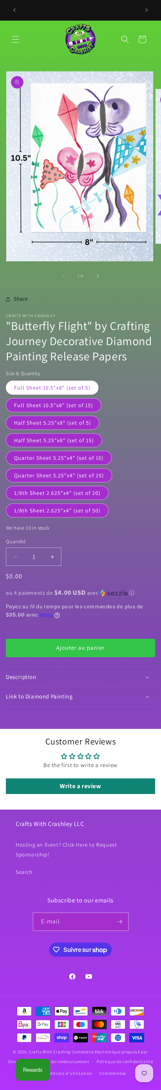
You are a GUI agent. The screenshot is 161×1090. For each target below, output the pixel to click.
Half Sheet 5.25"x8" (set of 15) (54, 440)
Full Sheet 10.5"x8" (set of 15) (53, 405)
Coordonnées (112, 1073)
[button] (15, 39)
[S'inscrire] (119, 922)
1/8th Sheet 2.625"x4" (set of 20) (57, 492)
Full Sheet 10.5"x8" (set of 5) (52, 387)
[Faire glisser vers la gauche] (63, 276)
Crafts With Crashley (50, 1052)
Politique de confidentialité (125, 1061)
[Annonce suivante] (146, 10)
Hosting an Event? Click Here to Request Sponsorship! (66, 849)
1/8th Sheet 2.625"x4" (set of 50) (57, 510)
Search (24, 872)
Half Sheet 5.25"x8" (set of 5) (52, 422)
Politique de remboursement (60, 1061)
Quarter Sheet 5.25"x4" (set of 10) (59, 457)
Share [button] (21, 298)
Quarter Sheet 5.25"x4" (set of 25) (59, 475)
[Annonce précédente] (14, 10)
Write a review (80, 786)
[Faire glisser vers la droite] (97, 276)
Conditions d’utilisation (67, 1073)
